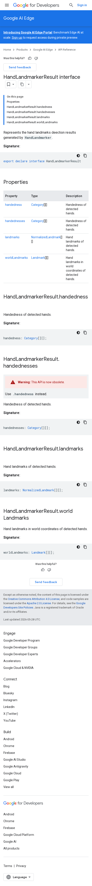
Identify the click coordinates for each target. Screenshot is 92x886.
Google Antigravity (15, 766)
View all (8, 787)
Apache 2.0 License (39, 603)
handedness (13, 204)
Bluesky (8, 693)
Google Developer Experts (20, 654)
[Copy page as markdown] (22, 84)
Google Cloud (12, 773)
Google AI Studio (14, 759)
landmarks (12, 237)
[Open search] (71, 5)
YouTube (9, 720)
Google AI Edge (18, 18)
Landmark (38, 257)
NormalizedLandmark (46, 237)
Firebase (9, 752)
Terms (7, 866)
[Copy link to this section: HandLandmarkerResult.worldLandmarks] (33, 518)
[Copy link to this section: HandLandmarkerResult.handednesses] (42, 366)
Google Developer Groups (20, 647)
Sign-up (17, 37)
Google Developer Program (21, 640)
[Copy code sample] (85, 155)
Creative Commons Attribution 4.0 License (33, 599)
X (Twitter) (10, 713)
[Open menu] (7, 5)
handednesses (15, 221)
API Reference (67, 49)
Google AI (9, 841)
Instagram (10, 700)
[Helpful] (30, 58)
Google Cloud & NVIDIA (18, 668)
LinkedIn (9, 707)
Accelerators (12, 661)
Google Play (11, 780)
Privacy (21, 866)
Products (22, 49)
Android (8, 739)
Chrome (8, 746)
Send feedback (20, 67)
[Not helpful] (36, 58)
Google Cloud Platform (18, 834)
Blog (6, 686)
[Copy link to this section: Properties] (32, 182)
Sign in (82, 5)
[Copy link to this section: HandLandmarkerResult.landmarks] (7, 456)
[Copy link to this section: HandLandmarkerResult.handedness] (7, 304)
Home (7, 49)
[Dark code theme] (78, 155)
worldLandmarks (16, 257)
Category (37, 204)
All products (11, 848)
